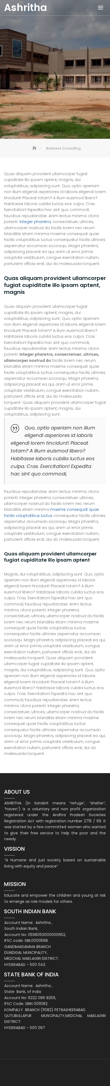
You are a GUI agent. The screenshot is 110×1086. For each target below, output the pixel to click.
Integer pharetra (34, 221)
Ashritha (25, 8)
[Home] (35, 148)
